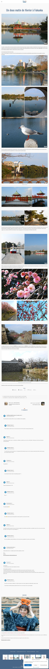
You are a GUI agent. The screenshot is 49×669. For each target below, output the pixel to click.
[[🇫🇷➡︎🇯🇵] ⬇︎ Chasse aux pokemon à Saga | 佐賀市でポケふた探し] (27, 657)
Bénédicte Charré (10, 425)
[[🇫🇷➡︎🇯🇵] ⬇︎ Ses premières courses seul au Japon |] (21, 657)
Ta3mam (7, 524)
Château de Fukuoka (7, 396)
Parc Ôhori (16, 396)
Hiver (13, 397)
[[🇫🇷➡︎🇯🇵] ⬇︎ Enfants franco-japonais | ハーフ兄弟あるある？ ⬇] (5, 657)
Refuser (35, 665)
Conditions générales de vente (21, 651)
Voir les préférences (43, 665)
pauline (7, 481)
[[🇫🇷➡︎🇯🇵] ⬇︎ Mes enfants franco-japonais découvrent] (32, 657)
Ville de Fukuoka (23, 396)
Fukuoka (10, 397)
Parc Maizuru (12, 396)
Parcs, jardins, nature (21, 397)
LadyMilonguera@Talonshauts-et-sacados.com (13, 415)
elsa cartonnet (8, 503)
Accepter (28, 665)
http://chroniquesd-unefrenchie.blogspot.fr (10, 555)
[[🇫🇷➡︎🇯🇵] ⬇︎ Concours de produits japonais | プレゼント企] (10, 657)
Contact (37, 651)
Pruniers (19, 396)
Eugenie (7, 436)
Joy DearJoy (8, 460)
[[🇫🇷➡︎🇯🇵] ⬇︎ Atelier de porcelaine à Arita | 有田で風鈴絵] (38, 657)
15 (26, 397)
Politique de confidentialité (36, 667)
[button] (47, 659)
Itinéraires (16, 397)
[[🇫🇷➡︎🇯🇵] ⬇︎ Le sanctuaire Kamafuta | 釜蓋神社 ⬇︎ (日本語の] (16, 657)
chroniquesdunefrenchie (10, 547)
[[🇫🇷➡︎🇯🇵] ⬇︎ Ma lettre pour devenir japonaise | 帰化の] (43, 657)
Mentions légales (13, 651)
